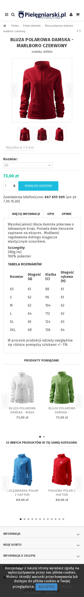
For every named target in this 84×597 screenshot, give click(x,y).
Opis (50, 214)
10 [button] (55, 519)
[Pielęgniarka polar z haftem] (22, 470)
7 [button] (44, 519)
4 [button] (32, 519)
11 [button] (59, 519)
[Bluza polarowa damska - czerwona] (24, 134)
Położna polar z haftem (61, 493)
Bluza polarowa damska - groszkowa (61, 412)
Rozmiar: (11, 159)
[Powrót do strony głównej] (4, 26)
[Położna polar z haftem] (61, 470)
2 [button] (44, 437)
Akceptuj (46, 587)
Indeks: (37, 52)
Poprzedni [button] (14, 90)
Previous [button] (5, 401)
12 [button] (63, 519)
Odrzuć (50, 593)
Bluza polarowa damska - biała (22, 410)
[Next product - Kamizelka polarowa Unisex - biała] (80, 30)
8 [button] (48, 519)
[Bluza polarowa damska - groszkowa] (61, 387)
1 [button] (40, 437)
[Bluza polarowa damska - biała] (22, 387)
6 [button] (40, 519)
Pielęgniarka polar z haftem (22, 493)
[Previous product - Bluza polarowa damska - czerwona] (77, 30)
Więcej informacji (26, 214)
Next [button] (78, 401)
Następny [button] (70, 90)
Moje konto (12, 545)
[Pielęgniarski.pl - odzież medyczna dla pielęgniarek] (42, 15)
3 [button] (28, 519)
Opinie (67, 214)
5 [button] (36, 519)
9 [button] (52, 519)
